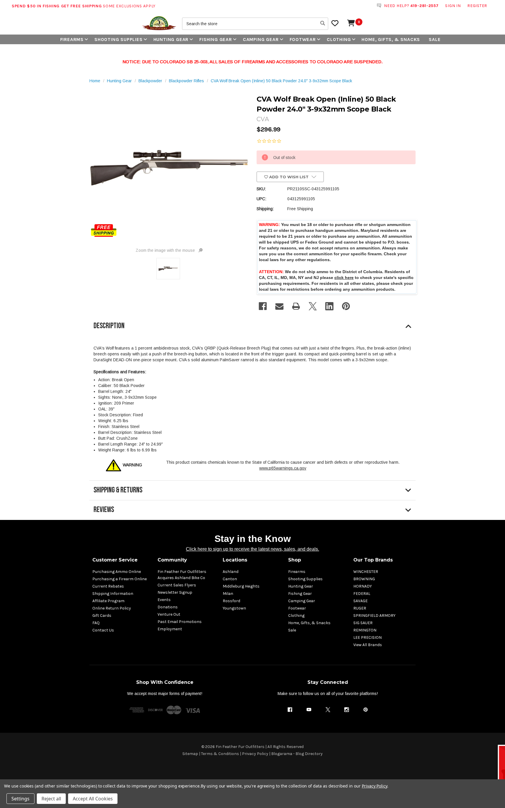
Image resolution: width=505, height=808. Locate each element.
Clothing (339, 39)
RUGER (359, 608)
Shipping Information (112, 593)
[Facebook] (263, 306)
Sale (434, 39)
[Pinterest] (346, 306)
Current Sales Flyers (177, 585)
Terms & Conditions (220, 753)
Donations (168, 607)
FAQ (96, 622)
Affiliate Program (108, 600)
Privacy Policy (255, 753)
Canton (230, 578)
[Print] (296, 306)
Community (172, 560)
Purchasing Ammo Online (116, 571)
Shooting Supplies (118, 39)
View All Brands (367, 644)
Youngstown (234, 608)
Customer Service (115, 560)
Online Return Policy (111, 608)
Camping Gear (261, 39)
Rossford (231, 600)
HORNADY (362, 586)
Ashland (230, 571)
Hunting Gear (171, 39)
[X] (313, 306)
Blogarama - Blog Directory (297, 753)
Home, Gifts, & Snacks (391, 39)
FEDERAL (361, 593)
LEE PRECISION (367, 637)
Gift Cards (101, 615)
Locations (235, 560)
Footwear (303, 39)
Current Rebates (108, 586)
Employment (170, 628)
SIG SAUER (363, 622)
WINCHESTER (365, 571)
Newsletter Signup (175, 592)
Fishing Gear (215, 39)
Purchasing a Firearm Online (119, 578)
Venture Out (169, 614)
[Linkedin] (329, 306)
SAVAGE (360, 600)
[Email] (279, 306)
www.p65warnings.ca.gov (282, 468)
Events (164, 599)
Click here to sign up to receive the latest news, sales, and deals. (252, 549)
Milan (228, 593)
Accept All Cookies (93, 798)
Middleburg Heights (241, 586)
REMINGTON (364, 630)
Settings (20, 798)
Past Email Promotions (180, 621)
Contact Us (103, 630)
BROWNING (364, 578)
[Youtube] (308, 709)
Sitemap (190, 753)
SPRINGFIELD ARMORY (374, 615)
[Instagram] (346, 709)
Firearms (72, 39)
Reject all (51, 798)
